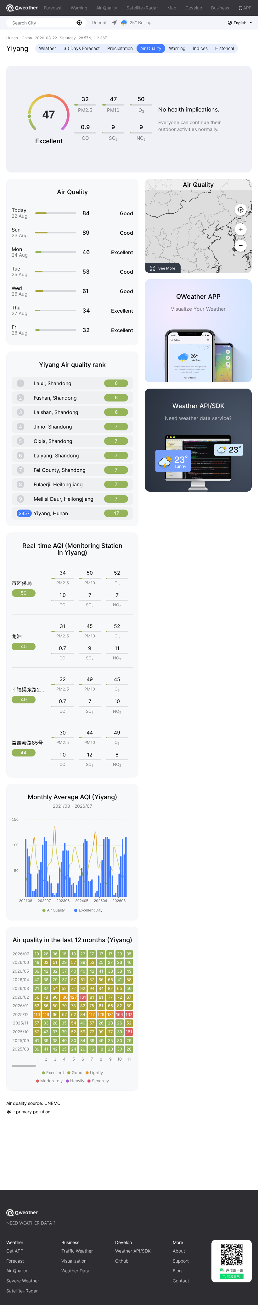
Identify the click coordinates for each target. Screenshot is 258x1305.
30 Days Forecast (82, 48)
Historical (224, 48)
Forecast (53, 7)
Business (220, 7)
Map (171, 7)
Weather (47, 48)
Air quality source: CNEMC (33, 1103)
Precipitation (120, 48)
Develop (193, 7)
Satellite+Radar (142, 7)
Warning (79, 7)
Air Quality (106, 7)
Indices (200, 48)
